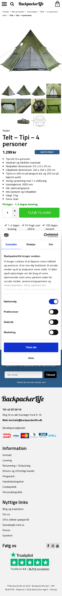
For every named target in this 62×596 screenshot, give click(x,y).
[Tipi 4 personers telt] (38, 121)
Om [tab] (51, 244)
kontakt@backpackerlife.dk (25, 420)
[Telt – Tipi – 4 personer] (53, 91)
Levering (7, 460)
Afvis (31, 358)
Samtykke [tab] (11, 244)
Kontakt (7, 455)
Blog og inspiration (12, 509)
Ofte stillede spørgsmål (15, 520)
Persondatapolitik (12, 492)
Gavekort (7, 535)
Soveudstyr (32, 11)
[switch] (53, 311)
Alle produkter (18, 11)
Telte (42, 11)
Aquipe (6, 130)
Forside (5, 11)
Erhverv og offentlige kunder (18, 471)
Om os (6, 514)
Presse (6, 530)
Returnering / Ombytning (16, 466)
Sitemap (53, 589)
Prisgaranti (8, 476)
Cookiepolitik (9, 487)
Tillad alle (31, 347)
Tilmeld (50, 375)
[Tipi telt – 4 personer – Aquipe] (31, 50)
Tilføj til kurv (39, 212)
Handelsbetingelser (13, 481)
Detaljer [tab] (31, 244)
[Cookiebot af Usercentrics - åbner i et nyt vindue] (44, 235)
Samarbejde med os (13, 525)
